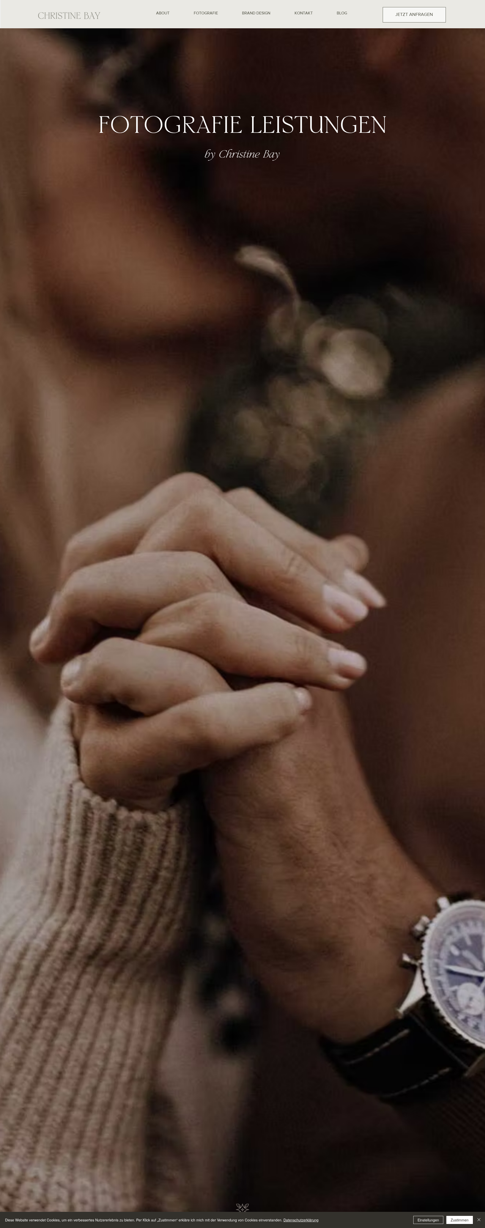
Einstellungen (428, 1219)
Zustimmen (460, 1219)
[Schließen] (479, 1220)
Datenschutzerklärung (301, 1219)
